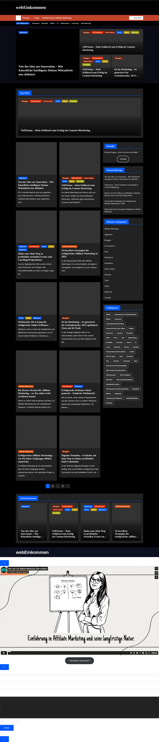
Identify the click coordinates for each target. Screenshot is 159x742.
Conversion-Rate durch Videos (115, 328)
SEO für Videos (111, 356)
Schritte (131, 351)
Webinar (108, 393)
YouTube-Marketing (132, 398)
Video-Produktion (125, 375)
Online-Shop (109, 32)
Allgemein (23, 32)
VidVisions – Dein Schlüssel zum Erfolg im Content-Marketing (94, 72)
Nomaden (136, 347)
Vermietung (126, 361)
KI (57, 23)
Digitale (131, 328)
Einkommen (35, 23)
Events (115, 337)
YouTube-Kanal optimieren (114, 398)
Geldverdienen (64, 23)
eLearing (120, 333)
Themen (26, 18)
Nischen (126, 347)
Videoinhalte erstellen (112, 384)
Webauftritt (135, 389)
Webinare (22, 250)
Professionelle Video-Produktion (116, 351)
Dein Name (4, 671)
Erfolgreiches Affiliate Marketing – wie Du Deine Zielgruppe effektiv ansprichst (36, 458)
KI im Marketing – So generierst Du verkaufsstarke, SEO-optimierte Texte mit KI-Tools (126, 75)
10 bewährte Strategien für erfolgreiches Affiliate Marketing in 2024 (80, 253)
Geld (122, 337)
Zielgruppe (109, 403)
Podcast (107, 275)
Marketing (45, 23)
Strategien (130, 356)
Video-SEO (109, 379)
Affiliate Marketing (69, 246)
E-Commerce (97, 32)
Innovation (119, 342)
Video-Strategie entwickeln (124, 379)
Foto (106, 252)
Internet (129, 342)
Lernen (108, 347)
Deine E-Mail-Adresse (8, 679)
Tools (37, 18)
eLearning (129, 333)
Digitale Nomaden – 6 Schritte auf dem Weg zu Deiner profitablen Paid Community (79, 458)
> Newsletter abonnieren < (79, 661)
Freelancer (108, 257)
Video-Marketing (86, 23)
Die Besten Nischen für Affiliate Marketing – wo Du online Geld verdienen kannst (34, 393)
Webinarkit (118, 393)
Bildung (108, 319)
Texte (107, 361)
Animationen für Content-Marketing (125, 314)
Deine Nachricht (6, 695)
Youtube (135, 32)
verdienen (116, 361)
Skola (121, 356)
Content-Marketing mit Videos (115, 323)
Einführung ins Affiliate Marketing (57, 18)
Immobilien (108, 263)
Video (127, 32)
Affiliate (52, 23)
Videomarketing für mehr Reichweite (117, 389)
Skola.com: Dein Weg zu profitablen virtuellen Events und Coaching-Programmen (35, 256)
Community (75, 23)
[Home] (18, 17)
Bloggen (87, 32)
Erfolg (108, 337)
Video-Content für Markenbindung (116, 365)
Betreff (2, 687)
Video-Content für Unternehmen (116, 370)
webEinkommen (31, 7)
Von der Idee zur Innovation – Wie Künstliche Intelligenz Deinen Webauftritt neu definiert (46, 70)
